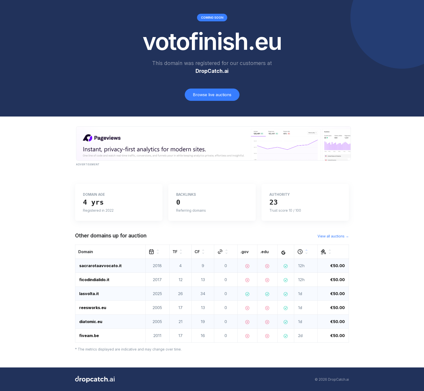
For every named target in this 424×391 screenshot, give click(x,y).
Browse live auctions (212, 94)
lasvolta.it (89, 293)
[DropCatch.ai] (95, 379)
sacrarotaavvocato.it (100, 265)
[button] (110, 252)
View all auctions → (333, 236)
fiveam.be (89, 335)
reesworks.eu (92, 307)
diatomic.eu (90, 321)
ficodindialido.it (94, 279)
